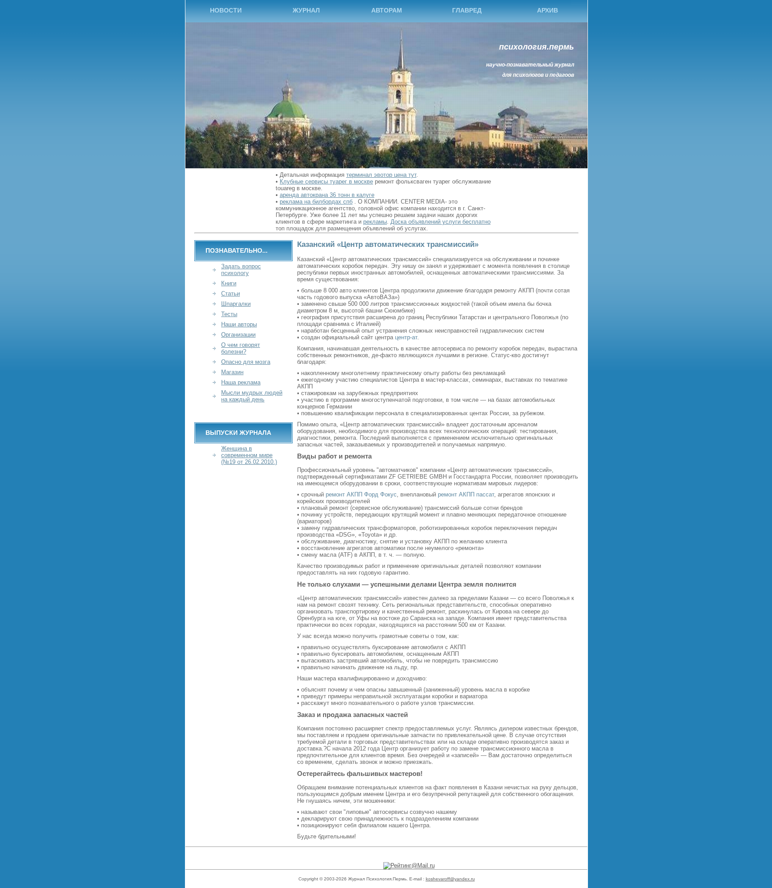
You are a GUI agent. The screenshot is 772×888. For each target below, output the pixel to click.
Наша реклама (240, 382)
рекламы (375, 221)
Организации (238, 334)
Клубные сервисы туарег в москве (326, 181)
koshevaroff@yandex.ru (450, 878)
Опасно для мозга (245, 362)
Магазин (232, 372)
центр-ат (406, 337)
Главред (467, 10)
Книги (228, 283)
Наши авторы (239, 324)
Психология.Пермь (536, 46)
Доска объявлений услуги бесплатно (440, 221)
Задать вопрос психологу (241, 269)
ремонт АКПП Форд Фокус (361, 494)
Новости (226, 10)
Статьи (230, 293)
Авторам (386, 10)
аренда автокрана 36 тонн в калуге (327, 195)
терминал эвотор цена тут (381, 174)
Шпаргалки (236, 303)
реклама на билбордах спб (316, 201)
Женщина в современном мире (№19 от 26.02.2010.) (249, 455)
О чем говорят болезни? (240, 348)
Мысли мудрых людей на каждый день (251, 396)
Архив (547, 10)
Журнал (306, 10)
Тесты (229, 314)
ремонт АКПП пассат (466, 494)
